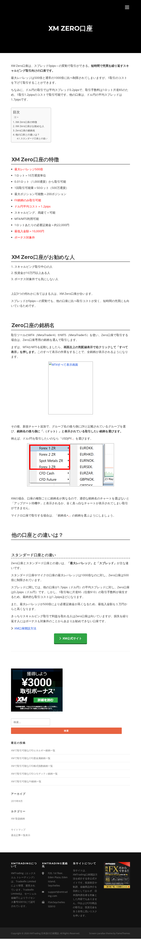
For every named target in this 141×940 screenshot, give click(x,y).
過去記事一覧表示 (20, 835)
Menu (127, 7)
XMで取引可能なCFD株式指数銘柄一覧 (32, 765)
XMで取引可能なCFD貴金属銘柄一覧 (30, 758)
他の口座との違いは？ (27, 134)
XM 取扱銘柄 (18, 818)
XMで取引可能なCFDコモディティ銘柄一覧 (34, 773)
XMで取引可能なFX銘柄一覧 (26, 781)
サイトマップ (18, 829)
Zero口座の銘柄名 (25, 130)
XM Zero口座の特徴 (26, 122)
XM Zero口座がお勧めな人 (29, 126)
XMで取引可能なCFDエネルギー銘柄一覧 (33, 750)
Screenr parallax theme (101, 933)
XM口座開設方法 (25, 628)
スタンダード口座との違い (34, 138)
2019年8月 (17, 801)
